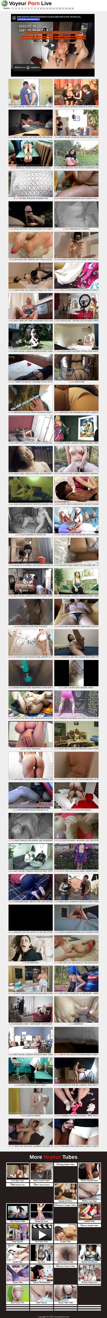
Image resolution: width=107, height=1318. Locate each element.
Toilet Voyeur (41, 1303)
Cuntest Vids (65, 1242)
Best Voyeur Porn (42, 1185)
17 (63, 8)
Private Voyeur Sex (89, 1282)
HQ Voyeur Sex (18, 1185)
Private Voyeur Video (66, 1266)
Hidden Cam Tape (89, 1201)
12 (47, 8)
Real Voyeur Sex (17, 1303)
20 (72, 8)
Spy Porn (41, 1262)
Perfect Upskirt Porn (89, 1181)
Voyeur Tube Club (65, 1303)
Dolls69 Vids (89, 1221)
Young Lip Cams (41, 1221)
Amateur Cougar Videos (66, 1205)
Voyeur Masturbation (41, 1282)
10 (41, 8)
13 (50, 8)
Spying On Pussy (65, 1201)
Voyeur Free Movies (89, 1262)
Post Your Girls (41, 1242)
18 (66, 8)
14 (54, 8)
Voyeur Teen (18, 1282)
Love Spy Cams (17, 1181)
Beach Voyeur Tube (65, 1262)
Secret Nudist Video (90, 1225)
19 (69, 8)
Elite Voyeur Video (17, 1221)
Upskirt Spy (17, 1262)
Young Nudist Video (66, 1164)
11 (44, 8)
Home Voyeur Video (41, 1181)
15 (57, 8)
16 (60, 8)
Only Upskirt (17, 1242)
